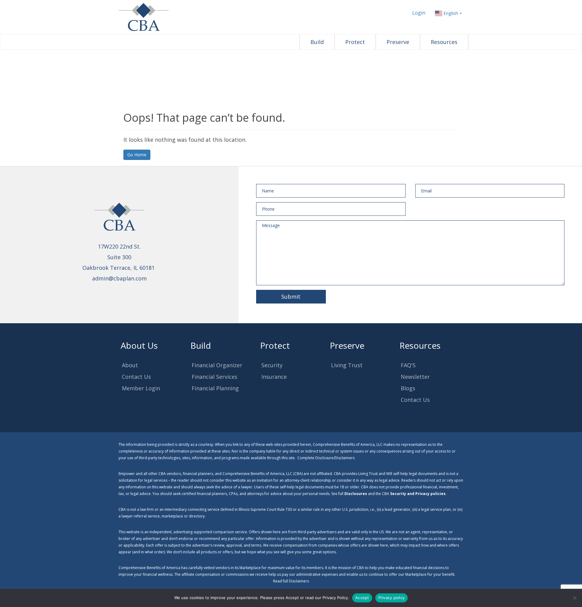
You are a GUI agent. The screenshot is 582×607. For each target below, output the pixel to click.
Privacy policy (391, 597)
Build (317, 42)
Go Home (136, 155)
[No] (574, 598)
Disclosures (355, 493)
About (130, 365)
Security (272, 365)
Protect (355, 42)
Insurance (274, 376)
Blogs (408, 388)
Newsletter (415, 376)
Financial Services (214, 376)
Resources (444, 42)
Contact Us (136, 376)
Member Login (141, 388)
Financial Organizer (217, 365)
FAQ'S (408, 365)
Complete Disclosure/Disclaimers (326, 457)
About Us (139, 345)
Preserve (397, 42)
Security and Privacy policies (418, 493)
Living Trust (347, 365)
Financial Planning (215, 388)
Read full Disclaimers (291, 581)
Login (418, 12)
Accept (362, 597)
